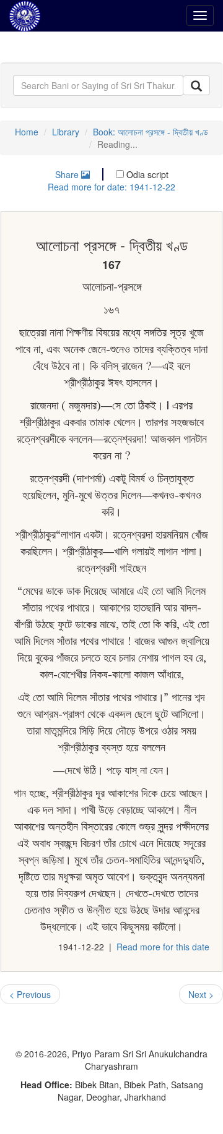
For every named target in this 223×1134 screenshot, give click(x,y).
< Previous (30, 994)
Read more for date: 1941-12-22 (111, 187)
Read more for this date (162, 946)
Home (26, 132)
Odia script (146, 174)
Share (68, 174)
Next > (201, 994)
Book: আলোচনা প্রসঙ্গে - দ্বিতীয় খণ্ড (150, 132)
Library (65, 132)
